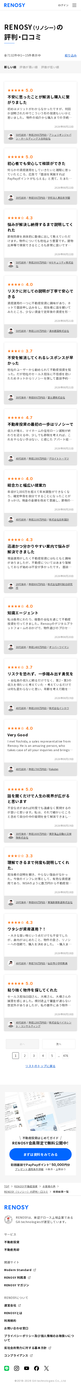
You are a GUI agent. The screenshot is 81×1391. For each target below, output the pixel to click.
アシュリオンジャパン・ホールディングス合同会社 (43, 136)
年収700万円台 (36, 963)
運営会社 (10, 1305)
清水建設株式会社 (59, 330)
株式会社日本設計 (59, 519)
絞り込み (71, 55)
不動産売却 (11, 1250)
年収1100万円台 (37, 330)
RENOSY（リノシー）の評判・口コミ (26, 1191)
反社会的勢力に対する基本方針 (25, 1348)
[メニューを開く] (74, 5)
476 (65, 1056)
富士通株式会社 (56, 397)
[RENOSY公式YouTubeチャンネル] (26, 1368)
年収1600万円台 (37, 833)
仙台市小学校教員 (58, 963)
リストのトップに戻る (40, 1066)
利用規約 (10, 1320)
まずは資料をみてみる (40, 1154)
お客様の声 (49, 1186)
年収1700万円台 (37, 769)
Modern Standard (18, 1270)
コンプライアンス (16, 1355)
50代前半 (21, 134)
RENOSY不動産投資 (25, 1186)
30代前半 (21, 197)
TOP (6, 1186)
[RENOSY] (40, 1207)
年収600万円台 (36, 902)
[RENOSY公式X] (46, 1368)
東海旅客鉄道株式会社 (60, 902)
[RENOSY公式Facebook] (36, 1368)
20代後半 (21, 584)
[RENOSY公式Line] (6, 1368)
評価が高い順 (29, 67)
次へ (58, 1044)
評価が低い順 (50, 67)
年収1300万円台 (37, 458)
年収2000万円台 (37, 262)
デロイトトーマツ (59, 458)
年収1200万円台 (37, 1022)
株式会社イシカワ (59, 708)
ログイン (63, 5)
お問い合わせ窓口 (16, 1328)
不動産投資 (11, 1242)
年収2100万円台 (37, 519)
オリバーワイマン (59, 647)
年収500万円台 (36, 197)
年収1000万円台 (37, 708)
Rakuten (53, 769)
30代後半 (21, 397)
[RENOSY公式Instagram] (16, 1368)
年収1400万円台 (37, 647)
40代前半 (21, 458)
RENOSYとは (13, 1313)
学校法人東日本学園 (59, 197)
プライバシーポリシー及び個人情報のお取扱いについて (39, 1338)
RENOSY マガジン (16, 1285)
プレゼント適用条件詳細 (29, 1169)
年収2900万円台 (37, 134)
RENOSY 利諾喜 (15, 1277)
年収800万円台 (36, 397)
